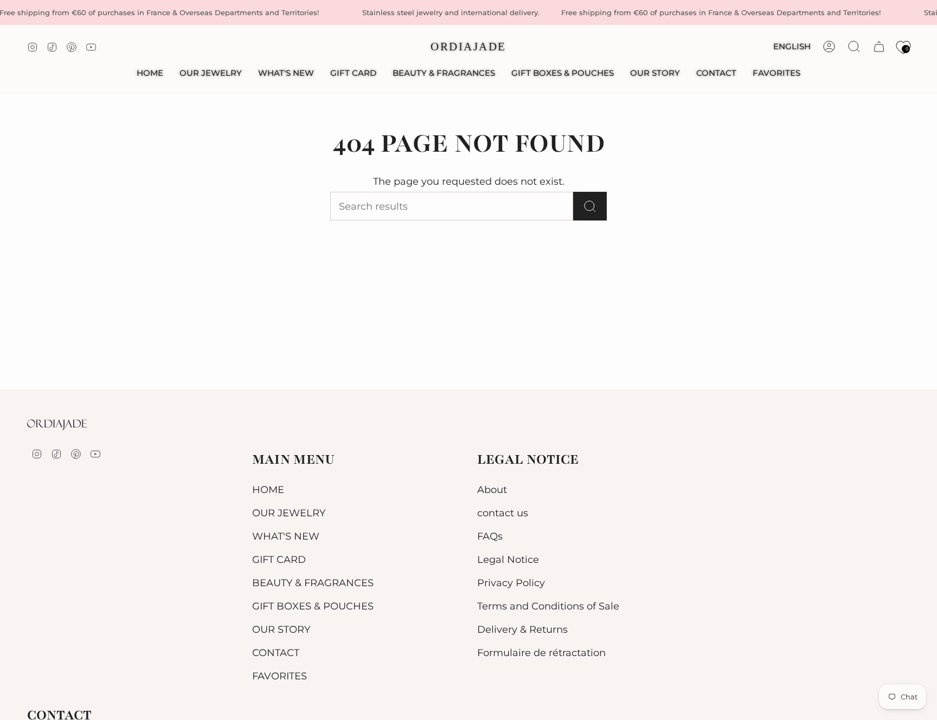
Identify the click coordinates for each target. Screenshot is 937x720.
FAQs (490, 536)
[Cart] (879, 46)
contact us (502, 512)
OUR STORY (281, 629)
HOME (268, 489)
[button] (210, 73)
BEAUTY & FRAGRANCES (313, 582)
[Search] (590, 206)
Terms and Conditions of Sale (548, 606)
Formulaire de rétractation (541, 652)
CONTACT (275, 652)
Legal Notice (508, 559)
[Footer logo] (57, 424)
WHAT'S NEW (285, 536)
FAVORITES (279, 676)
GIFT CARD (279, 559)
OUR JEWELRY (288, 512)
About (492, 489)
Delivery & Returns (522, 629)
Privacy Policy (511, 582)
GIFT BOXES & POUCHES (313, 606)
